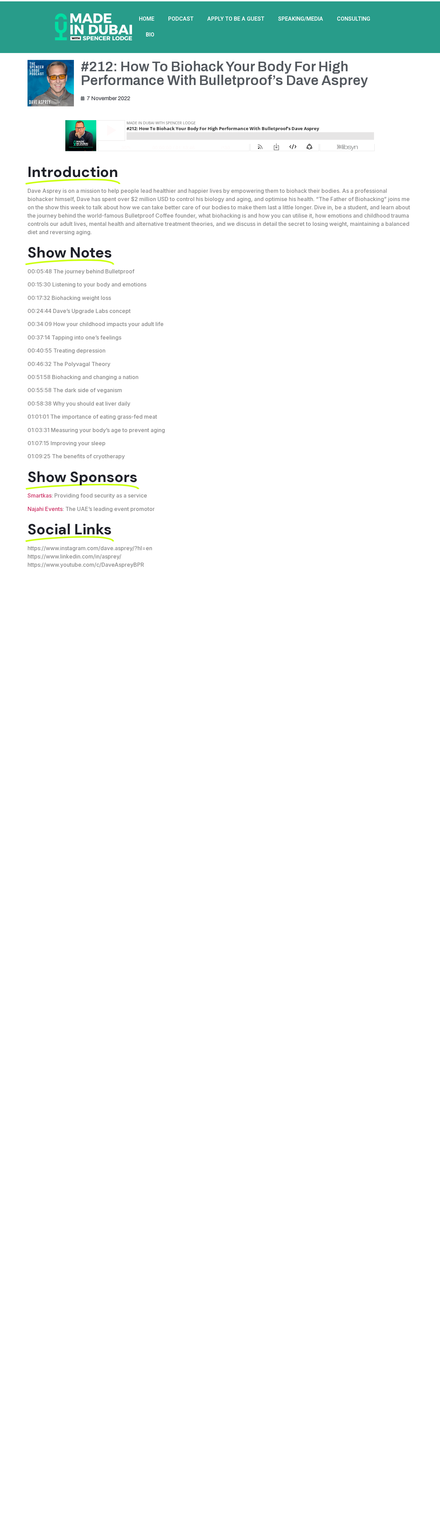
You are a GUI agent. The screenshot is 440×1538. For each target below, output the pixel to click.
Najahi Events (45, 508)
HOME (146, 18)
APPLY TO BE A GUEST (235, 18)
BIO (150, 34)
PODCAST (181, 18)
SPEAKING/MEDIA (300, 18)
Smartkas (40, 495)
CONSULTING (353, 18)
